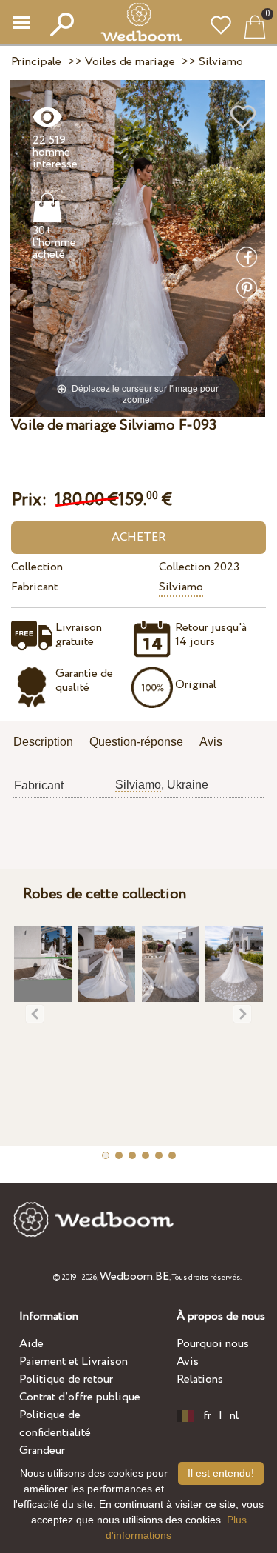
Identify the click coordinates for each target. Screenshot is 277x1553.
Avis (188, 1361)
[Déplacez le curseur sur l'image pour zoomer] (137, 247)
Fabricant (34, 587)
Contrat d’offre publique (79, 1397)
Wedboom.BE (134, 1276)
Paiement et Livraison (73, 1361)
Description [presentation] (43, 741)
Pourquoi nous (213, 1343)
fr (207, 1416)
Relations (200, 1379)
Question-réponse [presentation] (136, 741)
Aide (31, 1343)
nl (234, 1416)
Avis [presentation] (210, 741)
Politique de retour (66, 1379)
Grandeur (42, 1450)
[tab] (48, 743)
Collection (37, 567)
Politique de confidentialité (55, 1423)
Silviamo (181, 586)
